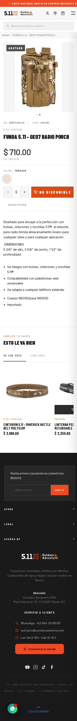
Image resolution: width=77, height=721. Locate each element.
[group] (38, 77)
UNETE (59, 490)
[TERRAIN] (6, 178)
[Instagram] (35, 667)
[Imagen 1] (37, 114)
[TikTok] (43, 667)
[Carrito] (63, 13)
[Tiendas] (55, 13)
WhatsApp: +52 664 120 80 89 (40, 623)
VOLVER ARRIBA (38, 711)
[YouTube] (27, 667)
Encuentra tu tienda (42, 649)
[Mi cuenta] (47, 13)
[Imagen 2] (39, 114)
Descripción (17, 205)
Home (5, 35)
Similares (37, 355)
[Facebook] (51, 667)
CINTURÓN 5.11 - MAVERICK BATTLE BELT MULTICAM (27, 426)
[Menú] (71, 13)
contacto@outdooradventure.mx (42, 630)
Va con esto (12, 355)
